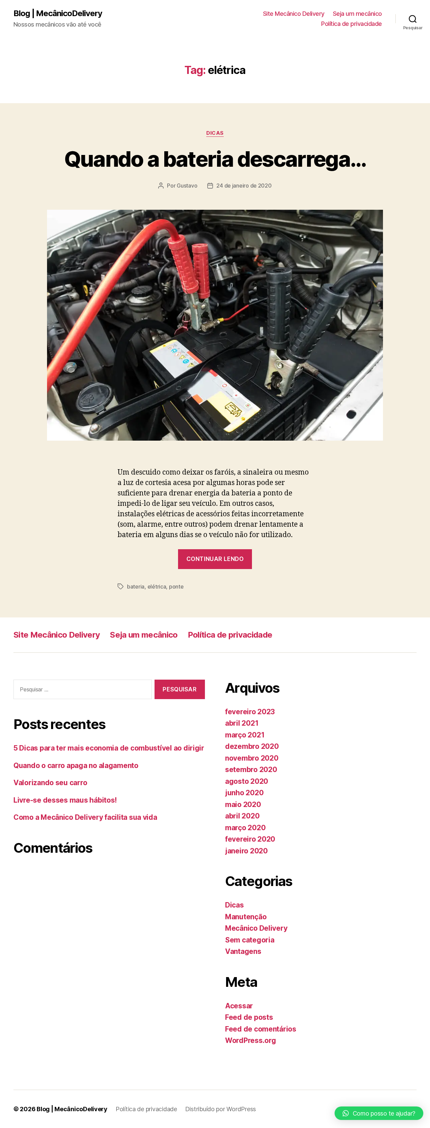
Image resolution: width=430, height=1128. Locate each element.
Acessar (239, 1006)
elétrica (156, 586)
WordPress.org (250, 1040)
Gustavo (187, 185)
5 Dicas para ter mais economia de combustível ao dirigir (108, 748)
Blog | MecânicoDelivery (57, 13)
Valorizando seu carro (50, 782)
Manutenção (245, 917)
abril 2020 (242, 816)
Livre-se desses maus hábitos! (65, 800)
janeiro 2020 (246, 851)
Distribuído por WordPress (220, 1109)
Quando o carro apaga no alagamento (75, 765)
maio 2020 (243, 804)
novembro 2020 (251, 758)
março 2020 (245, 827)
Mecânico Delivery (256, 928)
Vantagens (243, 951)
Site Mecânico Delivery (294, 13)
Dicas (215, 133)
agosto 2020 (246, 781)
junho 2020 (244, 793)
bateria (135, 586)
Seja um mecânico (357, 13)
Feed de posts (249, 1017)
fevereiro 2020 (250, 839)
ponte (176, 586)
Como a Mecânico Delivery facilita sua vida (85, 817)
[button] (379, 1113)
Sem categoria (249, 940)
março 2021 (244, 735)
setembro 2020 (251, 769)
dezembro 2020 (252, 746)
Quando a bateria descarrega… (215, 159)
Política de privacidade (351, 23)
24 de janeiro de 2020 (243, 185)
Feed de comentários (260, 1029)
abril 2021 (241, 723)
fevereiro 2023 (250, 712)
